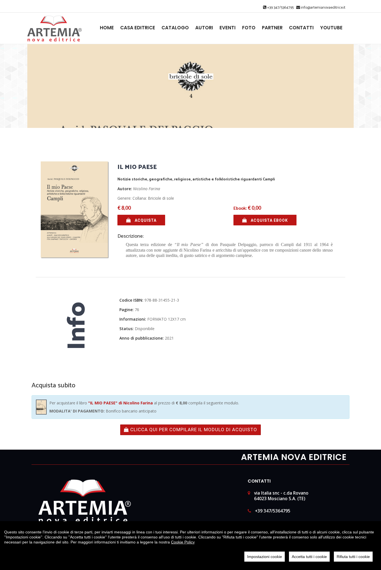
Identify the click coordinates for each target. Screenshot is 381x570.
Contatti (301, 28)
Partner (272, 28)
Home (107, 28)
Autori (204, 28)
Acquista (145, 220)
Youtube (331, 28)
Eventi (228, 28)
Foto (248, 28)
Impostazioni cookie (264, 556)
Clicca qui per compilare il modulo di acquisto (193, 429)
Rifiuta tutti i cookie (353, 556)
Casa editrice (137, 28)
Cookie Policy (183, 542)
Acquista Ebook (269, 220)
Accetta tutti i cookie (309, 556)
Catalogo (175, 28)
